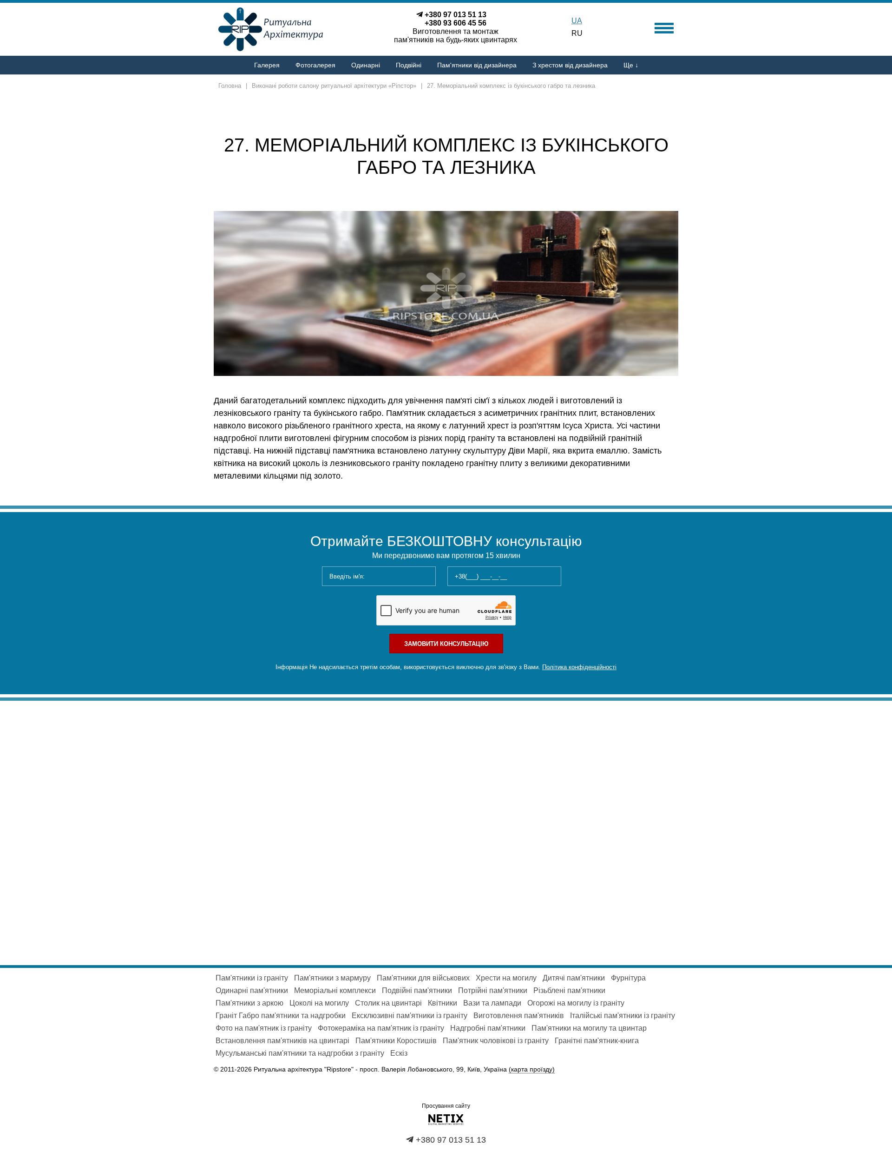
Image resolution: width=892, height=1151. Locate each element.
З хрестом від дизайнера (570, 65)
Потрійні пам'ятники (492, 990)
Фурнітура (628, 978)
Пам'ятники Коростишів (396, 1041)
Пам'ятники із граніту (252, 978)
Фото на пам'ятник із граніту (264, 1028)
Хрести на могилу (506, 978)
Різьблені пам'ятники (569, 990)
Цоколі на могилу (319, 1003)
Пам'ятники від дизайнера (477, 65)
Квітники (442, 1003)
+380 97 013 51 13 (455, 15)
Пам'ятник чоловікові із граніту (496, 1041)
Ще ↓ (630, 65)
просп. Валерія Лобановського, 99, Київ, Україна (457, 1069)
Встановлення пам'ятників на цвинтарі (282, 1041)
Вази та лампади (492, 1003)
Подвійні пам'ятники (417, 990)
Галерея (267, 65)
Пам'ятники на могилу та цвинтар (589, 1028)
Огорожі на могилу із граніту (575, 1003)
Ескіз (398, 1053)
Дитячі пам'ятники (574, 978)
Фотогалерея (315, 65)
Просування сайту (446, 1106)
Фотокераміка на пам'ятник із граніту (381, 1028)
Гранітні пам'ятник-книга (597, 1041)
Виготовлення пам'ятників (518, 1015)
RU (577, 33)
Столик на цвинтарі (388, 1003)
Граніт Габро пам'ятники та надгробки (281, 1015)
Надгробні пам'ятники (487, 1028)
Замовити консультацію (446, 643)
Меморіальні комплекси (335, 990)
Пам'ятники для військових (423, 978)
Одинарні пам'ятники (252, 990)
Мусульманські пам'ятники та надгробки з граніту (300, 1053)
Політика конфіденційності (579, 667)
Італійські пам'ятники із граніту (622, 1015)
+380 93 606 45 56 (455, 23)
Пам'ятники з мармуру (332, 978)
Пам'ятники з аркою (249, 1003)
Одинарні (365, 65)
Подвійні (408, 65)
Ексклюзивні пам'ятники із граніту (409, 1015)
